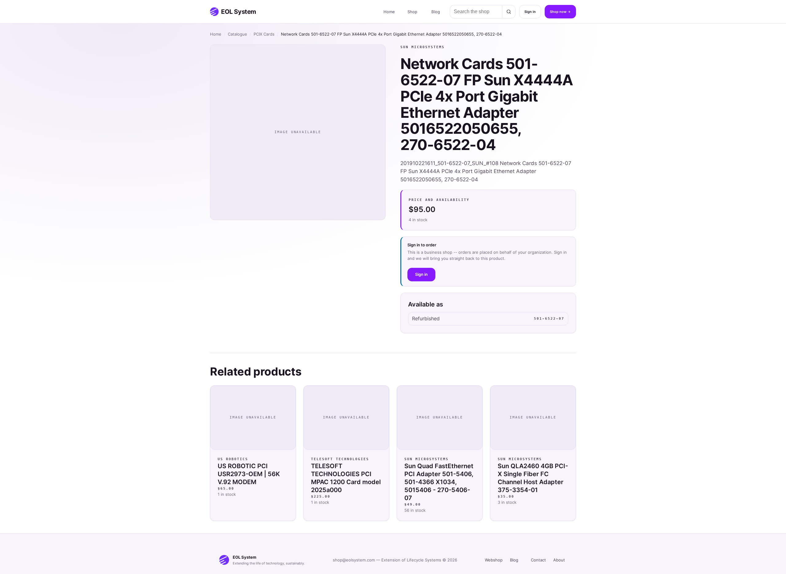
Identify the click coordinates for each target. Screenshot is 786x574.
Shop (412, 11)
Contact (538, 559)
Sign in (530, 12)
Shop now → (560, 12)
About (559, 559)
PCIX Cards (264, 34)
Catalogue (237, 34)
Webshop (494, 559)
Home (389, 11)
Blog (435, 11)
